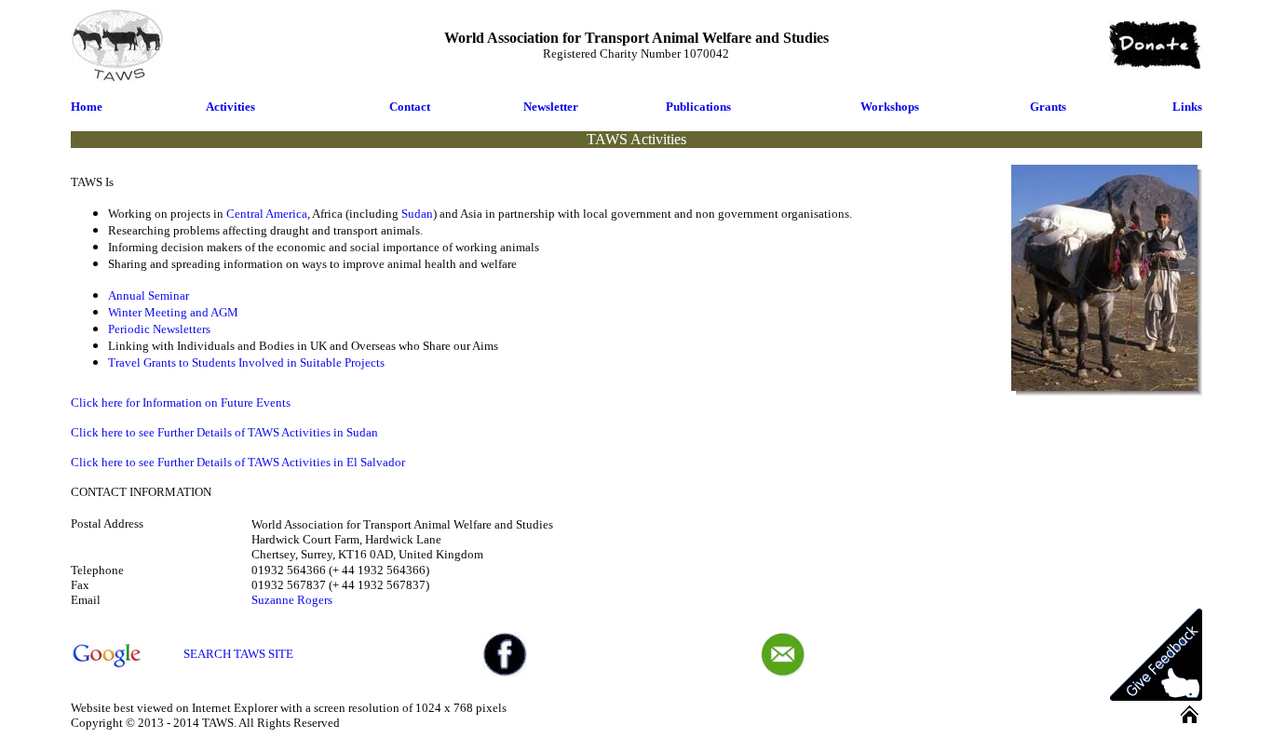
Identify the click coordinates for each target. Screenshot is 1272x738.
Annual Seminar (148, 295)
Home (86, 107)
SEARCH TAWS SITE (238, 654)
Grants (1048, 107)
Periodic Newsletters (159, 329)
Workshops (889, 107)
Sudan (417, 214)
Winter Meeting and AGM (173, 312)
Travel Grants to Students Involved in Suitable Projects (246, 362)
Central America (266, 214)
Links (1187, 107)
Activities (230, 107)
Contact (409, 107)
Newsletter (550, 107)
